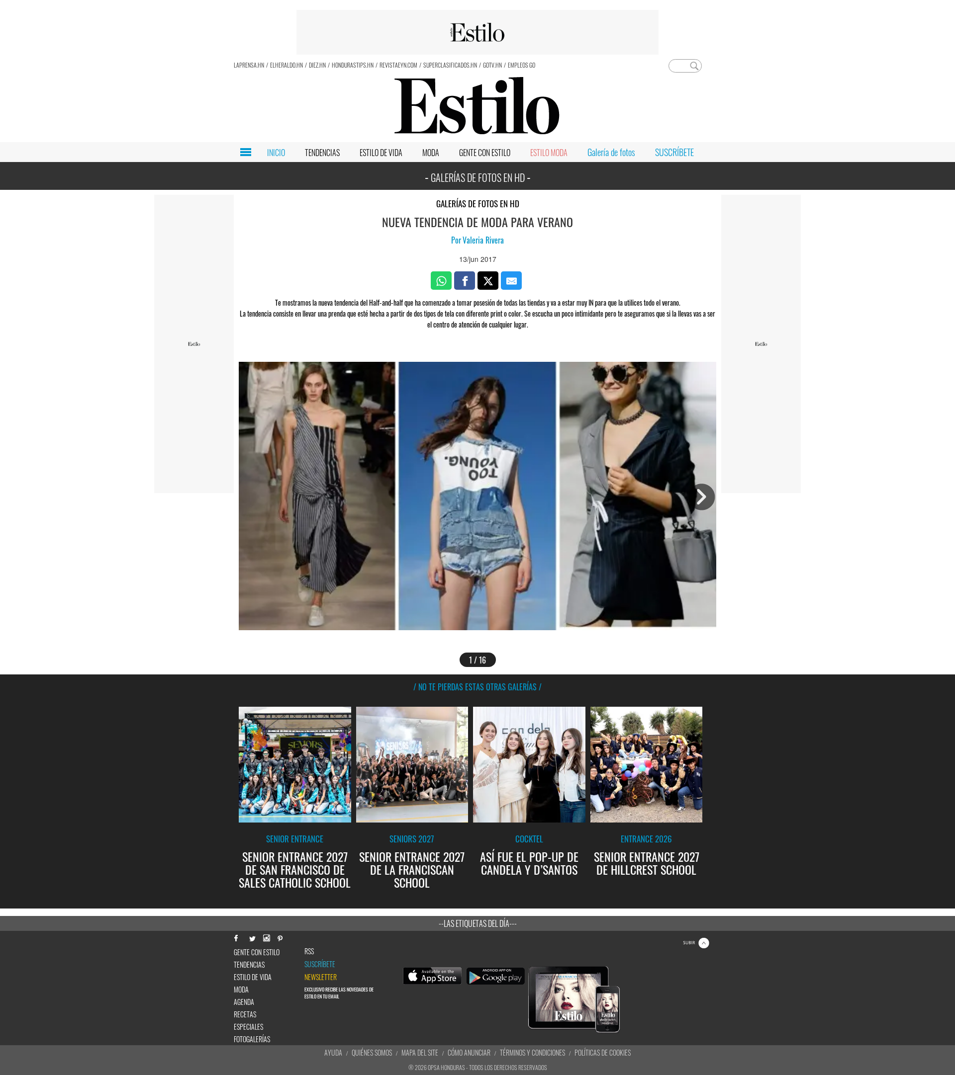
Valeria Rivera (483, 240)
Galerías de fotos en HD (477, 203)
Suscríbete (319, 964)
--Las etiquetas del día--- (478, 923)
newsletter (320, 977)
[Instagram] (266, 937)
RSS (309, 951)
